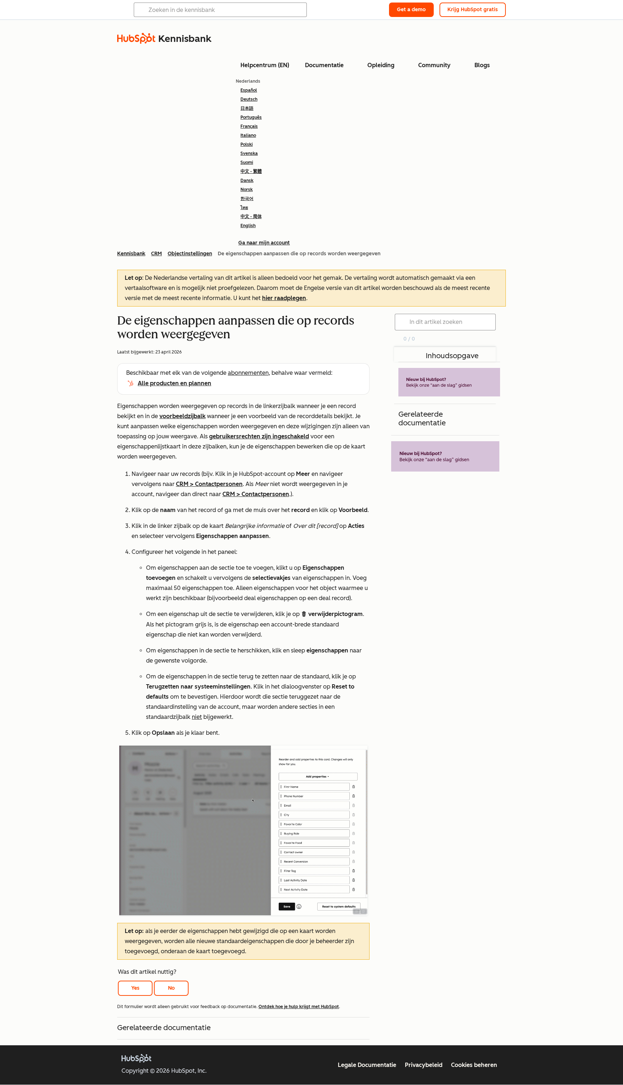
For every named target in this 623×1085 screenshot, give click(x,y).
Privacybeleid (423, 1065)
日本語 (246, 108)
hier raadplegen (284, 298)
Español (248, 90)
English (248, 225)
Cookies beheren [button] (474, 1065)
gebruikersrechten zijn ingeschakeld (259, 436)
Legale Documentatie (367, 1065)
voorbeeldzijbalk (182, 416)
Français (249, 126)
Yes (135, 988)
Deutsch (248, 99)
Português (251, 117)
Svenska (249, 153)
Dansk (246, 180)
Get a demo (411, 9)
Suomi (246, 162)
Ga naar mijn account (264, 243)
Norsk (246, 189)
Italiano (248, 135)
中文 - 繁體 (251, 171)
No (171, 988)
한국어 (246, 198)
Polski (246, 144)
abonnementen (248, 372)
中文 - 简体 (251, 216)
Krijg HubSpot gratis (472, 9)
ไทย (244, 207)
